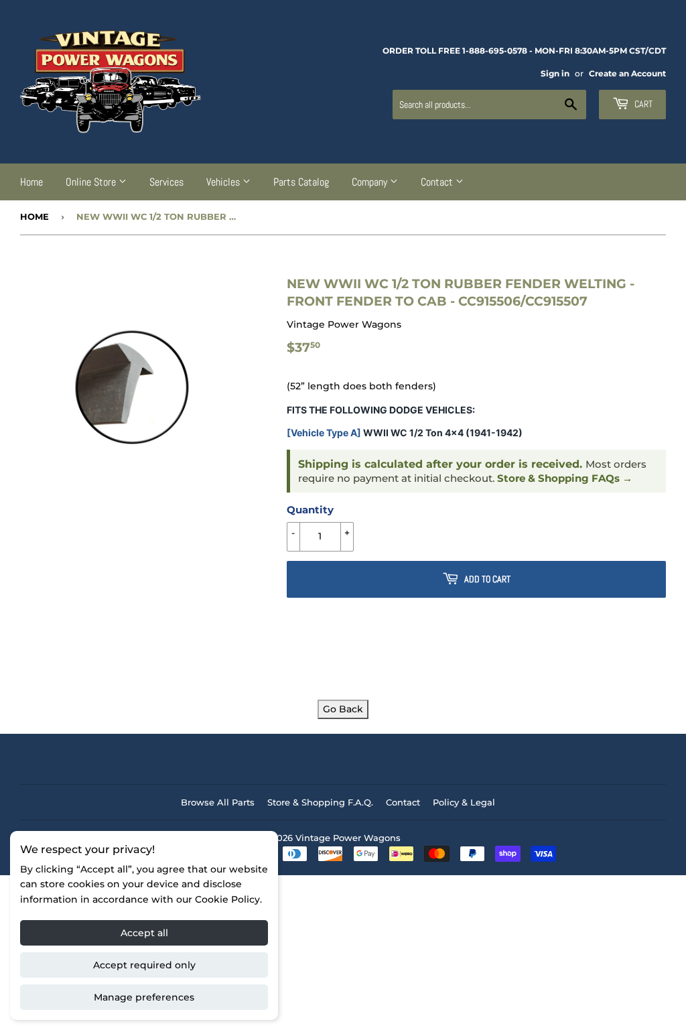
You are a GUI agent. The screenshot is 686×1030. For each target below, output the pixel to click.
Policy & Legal (464, 802)
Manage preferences (144, 997)
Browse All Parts (218, 802)
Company (371, 182)
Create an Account (627, 73)
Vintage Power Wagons (348, 837)
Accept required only (144, 965)
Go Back (343, 709)
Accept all (144, 933)
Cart (642, 104)
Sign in (555, 73)
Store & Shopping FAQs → (564, 478)
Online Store (92, 182)
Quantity (310, 509)
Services (166, 182)
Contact (438, 182)
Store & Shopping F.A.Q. (320, 802)
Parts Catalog (301, 182)
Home (31, 182)
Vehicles (224, 182)
